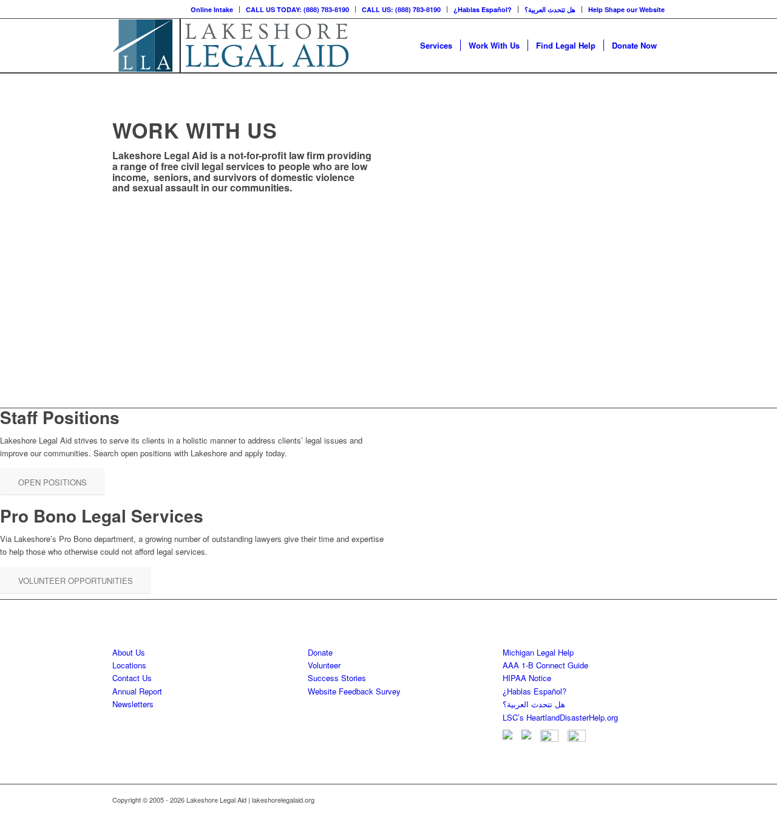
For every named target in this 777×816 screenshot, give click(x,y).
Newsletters (133, 704)
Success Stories (337, 678)
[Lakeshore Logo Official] (230, 45)
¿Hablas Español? (482, 9)
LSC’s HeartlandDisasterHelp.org (560, 717)
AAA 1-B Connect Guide (545, 665)
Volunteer (324, 665)
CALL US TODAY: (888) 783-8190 (297, 9)
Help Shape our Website (626, 9)
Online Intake (212, 9)
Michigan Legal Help (538, 652)
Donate (320, 652)
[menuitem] (212, 9)
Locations (129, 665)
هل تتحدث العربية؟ (549, 9)
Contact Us (132, 678)
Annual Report (137, 691)
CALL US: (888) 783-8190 (401, 9)
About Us (128, 652)
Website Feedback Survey (354, 691)
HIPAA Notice (527, 678)
